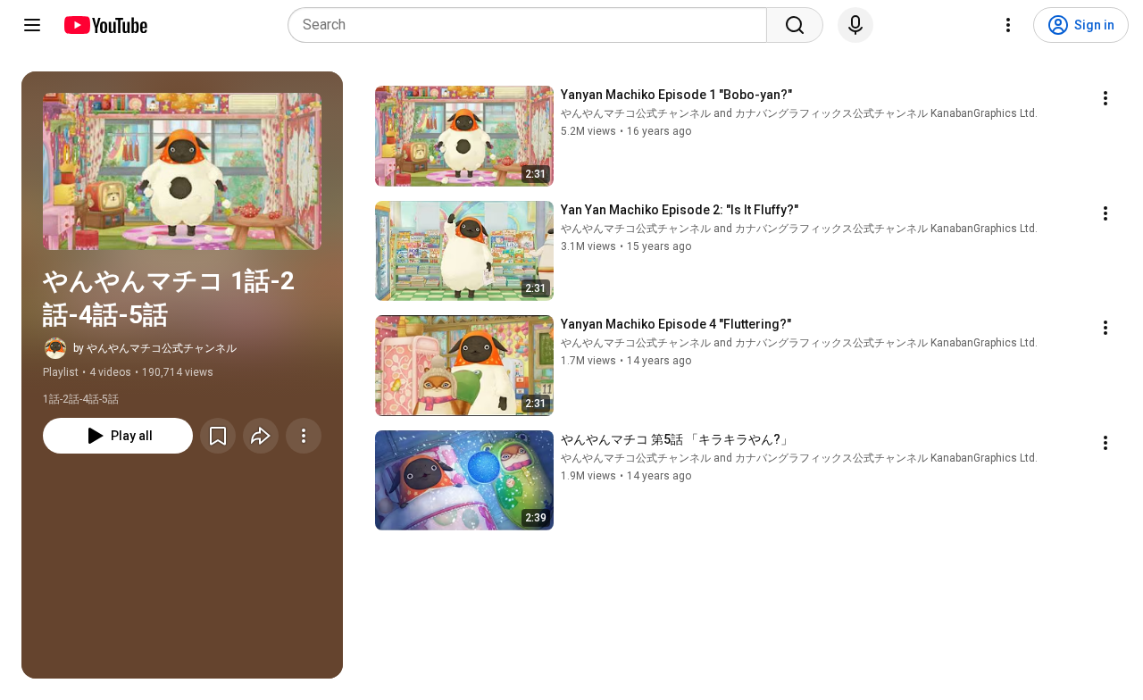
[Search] (794, 25)
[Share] (261, 436)
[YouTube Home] (105, 25)
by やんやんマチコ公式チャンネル (155, 348)
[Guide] (32, 25)
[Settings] (1008, 25)
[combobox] (533, 25)
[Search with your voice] (855, 25)
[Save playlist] (218, 436)
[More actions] (303, 436)
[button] (182, 171)
